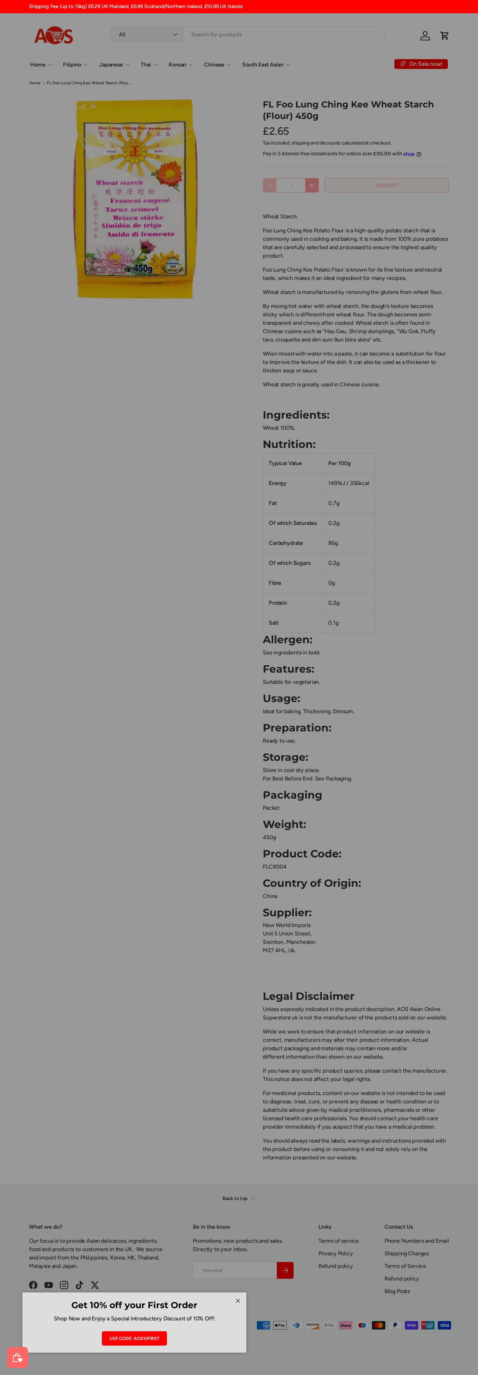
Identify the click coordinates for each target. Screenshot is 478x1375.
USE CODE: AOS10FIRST (134, 1338)
